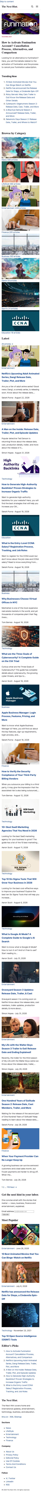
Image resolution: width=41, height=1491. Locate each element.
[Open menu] (37, 6)
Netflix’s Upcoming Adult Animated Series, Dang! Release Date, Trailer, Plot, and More (20, 377)
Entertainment (8, 1248)
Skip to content (7, 1)
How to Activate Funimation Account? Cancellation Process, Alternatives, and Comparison (19, 47)
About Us (10, 1452)
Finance (9, 1440)
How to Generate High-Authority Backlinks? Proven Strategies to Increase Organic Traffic (19, 488)
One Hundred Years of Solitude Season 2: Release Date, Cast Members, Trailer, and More (18, 1104)
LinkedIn (9, 1481)
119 (8, 1187)
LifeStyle (10, 1431)
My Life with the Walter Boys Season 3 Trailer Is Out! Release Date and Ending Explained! (19, 1049)
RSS (7, 1485)
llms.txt (5, 1417)
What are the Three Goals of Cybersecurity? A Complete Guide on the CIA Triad (20, 658)
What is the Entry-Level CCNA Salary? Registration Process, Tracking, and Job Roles (18, 547)
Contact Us (11, 1467)
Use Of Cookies (13, 1461)
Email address (8, 1211)
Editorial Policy (12, 1458)
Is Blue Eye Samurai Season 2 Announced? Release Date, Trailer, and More (21, 113)
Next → (13, 1187)
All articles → (7, 344)
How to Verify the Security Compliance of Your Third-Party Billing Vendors (19, 775)
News (8, 1428)
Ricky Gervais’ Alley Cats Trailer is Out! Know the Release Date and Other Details (21, 97)
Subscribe (6, 1214)
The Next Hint (10, 6)
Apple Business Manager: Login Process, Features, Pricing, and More (19, 716)
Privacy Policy (12, 1455)
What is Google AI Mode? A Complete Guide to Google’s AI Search (18, 938)
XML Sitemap (16, 1417)
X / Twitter (10, 1478)
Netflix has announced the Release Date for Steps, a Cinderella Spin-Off (20, 1295)
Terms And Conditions (16, 1464)
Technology (7, 36)
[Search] (32, 6)
